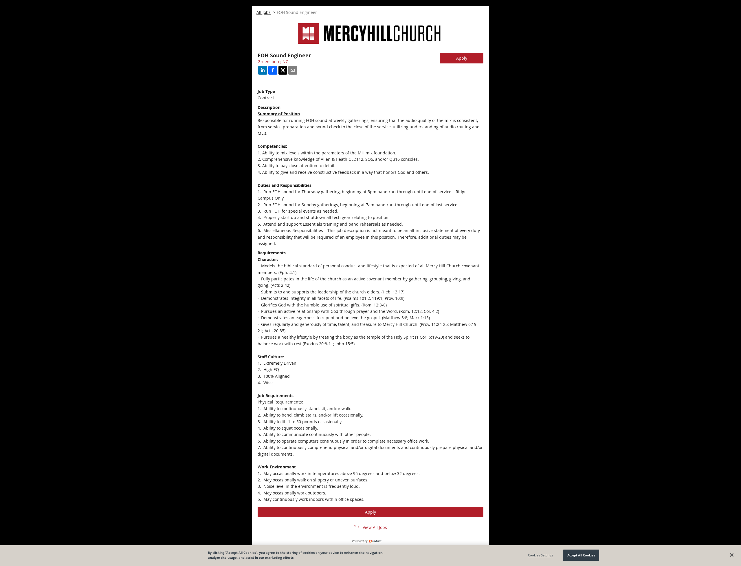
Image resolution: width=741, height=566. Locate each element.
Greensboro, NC (273, 61)
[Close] (731, 555)
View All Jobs (375, 527)
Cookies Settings (540, 555)
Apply (461, 58)
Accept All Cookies (581, 555)
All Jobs (263, 12)
